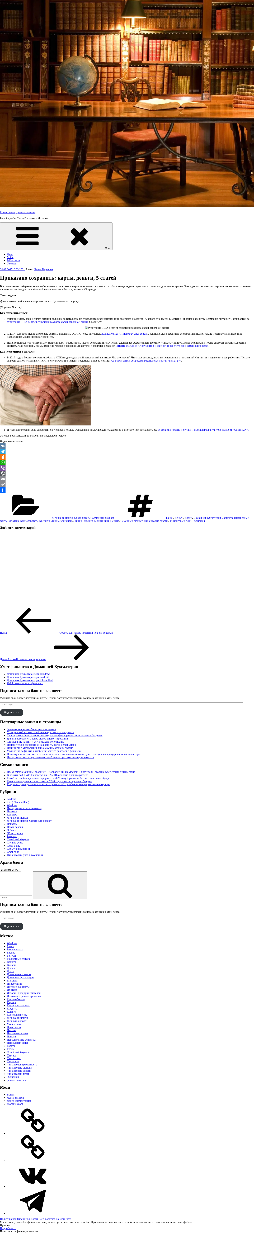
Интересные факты (18, 986)
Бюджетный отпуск (18, 958)
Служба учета (15, 842)
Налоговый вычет (17, 1033)
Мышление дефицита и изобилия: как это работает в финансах (44, 751)
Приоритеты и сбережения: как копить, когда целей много (41, 744)
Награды (12, 823)
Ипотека (14, 520)
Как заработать (29, 520)
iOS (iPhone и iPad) (18, 802)
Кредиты (44, 520)
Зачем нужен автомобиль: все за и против (31, 729)
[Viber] (127, 468)
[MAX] (33, 1159)
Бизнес (11, 952)
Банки (169, 517)
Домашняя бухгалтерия (207, 517)
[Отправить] (127, 490)
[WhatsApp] (127, 462)
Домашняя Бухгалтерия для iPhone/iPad (30, 680)
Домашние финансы (19, 974)
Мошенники (101, 520)
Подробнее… (8, 1228)
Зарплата (227, 517)
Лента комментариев (19, 1100)
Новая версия (15, 827)
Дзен (10, 254)
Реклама (12, 836)
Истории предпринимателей (24, 993)
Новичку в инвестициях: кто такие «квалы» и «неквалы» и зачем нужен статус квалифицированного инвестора (73, 754)
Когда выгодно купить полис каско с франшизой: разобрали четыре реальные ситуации (58, 784)
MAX (10, 257)
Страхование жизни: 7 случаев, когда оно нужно (35, 741)
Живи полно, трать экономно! (17, 212)
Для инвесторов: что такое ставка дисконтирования (37, 738)
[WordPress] (127, 473)
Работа (11, 1045)
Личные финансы (62, 517)
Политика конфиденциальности (19, 1218)
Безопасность (15, 949)
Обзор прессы (82, 517)
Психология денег (17, 1042)
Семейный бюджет (103, 517)
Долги (188, 517)
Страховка (13, 1061)
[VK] (127, 446)
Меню (108, 248)
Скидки (11, 1055)
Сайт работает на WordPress (55, 1218)
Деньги (179, 517)
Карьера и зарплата (18, 1005)
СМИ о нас (13, 845)
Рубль (10, 1048)
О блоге (11, 830)
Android (11, 799)
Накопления (14, 1027)
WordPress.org (15, 1103)
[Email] (127, 479)
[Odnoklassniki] (127, 457)
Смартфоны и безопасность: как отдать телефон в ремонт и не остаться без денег (54, 735)
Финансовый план (180, 520)
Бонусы (11, 955)
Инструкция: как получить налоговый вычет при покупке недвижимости (50, 757)
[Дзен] (33, 1133)
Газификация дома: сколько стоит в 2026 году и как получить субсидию (49, 781)
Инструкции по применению (24, 808)
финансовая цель (17, 1080)
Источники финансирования (24, 996)
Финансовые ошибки (19, 1067)
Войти (11, 1094)
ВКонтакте (13, 260)
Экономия (199, 520)
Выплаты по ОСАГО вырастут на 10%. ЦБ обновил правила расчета (47, 775)
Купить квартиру (17, 1014)
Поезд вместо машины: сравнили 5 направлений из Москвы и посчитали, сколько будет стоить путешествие (71, 771)
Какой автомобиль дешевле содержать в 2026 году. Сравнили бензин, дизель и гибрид (58, 778)
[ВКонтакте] (33, 1186)
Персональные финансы (21, 1039)
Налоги (11, 1030)
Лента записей (15, 1097)
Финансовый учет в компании (25, 854)
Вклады (11, 965)
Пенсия (114, 520)
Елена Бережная (43, 269)
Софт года (13, 851)
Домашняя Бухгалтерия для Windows (28, 673)
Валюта (11, 961)
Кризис (11, 1011)
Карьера (11, 1002)
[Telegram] (127, 451)
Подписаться (11, 712)
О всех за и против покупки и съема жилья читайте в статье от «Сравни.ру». (203, 429)
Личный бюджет (83, 520)
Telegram (12, 263)
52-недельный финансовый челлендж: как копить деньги (40, 732)
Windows (12, 805)
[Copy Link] (127, 484)
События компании (18, 848)
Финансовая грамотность (22, 1064)
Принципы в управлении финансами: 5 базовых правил (40, 747)
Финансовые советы (156, 520)
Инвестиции (14, 983)
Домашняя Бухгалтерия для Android (28, 677)
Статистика (14, 1058)
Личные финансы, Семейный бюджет (29, 820)
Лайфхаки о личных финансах (25, 683)
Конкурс (12, 814)
